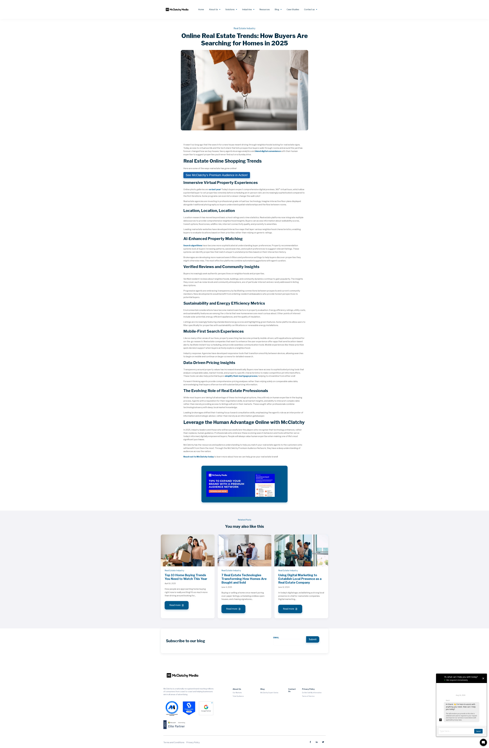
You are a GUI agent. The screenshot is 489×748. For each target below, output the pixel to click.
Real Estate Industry (244, 28)
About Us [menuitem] (237, 689)
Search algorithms (192, 245)
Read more (175, 605)
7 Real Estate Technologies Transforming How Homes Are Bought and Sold (244, 578)
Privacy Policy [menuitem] (308, 689)
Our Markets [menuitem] (237, 693)
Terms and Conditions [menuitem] (173, 742)
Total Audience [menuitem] (238, 696)
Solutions (230, 9)
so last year (215, 189)
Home (201, 9)
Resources (264, 9)
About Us (213, 9)
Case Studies (293, 9)
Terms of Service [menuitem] (308, 696)
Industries (247, 9)
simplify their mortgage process (241, 376)
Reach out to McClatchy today (198, 457)
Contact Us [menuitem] (292, 690)
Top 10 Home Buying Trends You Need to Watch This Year (186, 577)
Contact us (309, 9)
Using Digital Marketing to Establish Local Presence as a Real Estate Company (300, 578)
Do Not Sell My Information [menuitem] (312, 693)
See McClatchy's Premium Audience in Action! (217, 175)
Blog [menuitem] (262, 689)
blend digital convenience (268, 151)
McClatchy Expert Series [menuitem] (269, 693)
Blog (277, 9)
